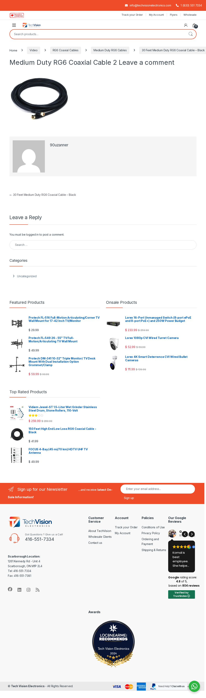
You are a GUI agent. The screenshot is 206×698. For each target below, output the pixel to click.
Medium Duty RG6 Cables (110, 50)
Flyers (173, 14)
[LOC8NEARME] (113, 635)
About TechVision (99, 531)
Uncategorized (27, 276)
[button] (192, 534)
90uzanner (59, 145)
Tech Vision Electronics (113, 648)
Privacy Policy (151, 533)
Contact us (95, 542)
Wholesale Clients (100, 536)
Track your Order (132, 14)
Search (190, 34)
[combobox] (97, 34)
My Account (156, 14)
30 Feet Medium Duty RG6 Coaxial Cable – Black (42, 194)
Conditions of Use (153, 527)
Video (33, 50)
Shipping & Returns (154, 550)
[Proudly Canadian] (20, 15)
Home (13, 50)
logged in (32, 234)
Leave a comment (146, 62)
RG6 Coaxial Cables (65, 50)
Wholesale (190, 14)
